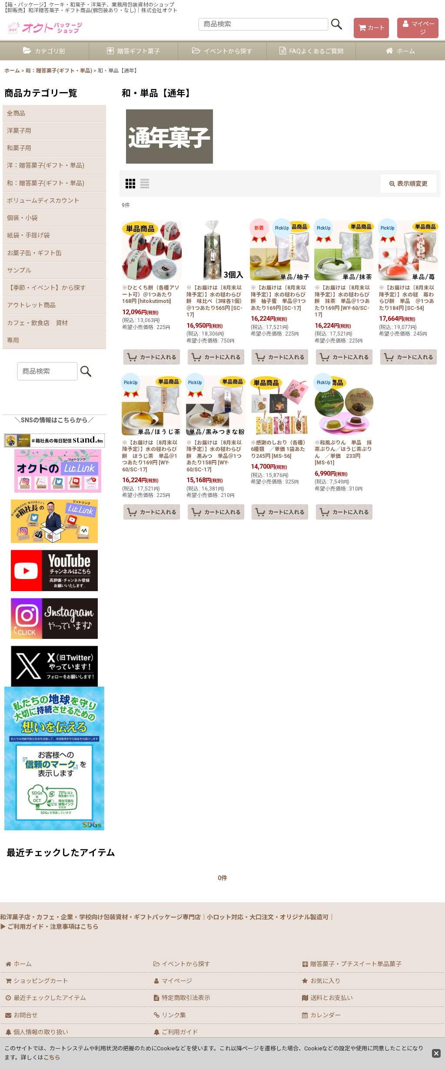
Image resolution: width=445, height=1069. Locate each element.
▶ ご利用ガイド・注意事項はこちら (49, 926)
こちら (51, 1057)
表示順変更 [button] (412, 183)
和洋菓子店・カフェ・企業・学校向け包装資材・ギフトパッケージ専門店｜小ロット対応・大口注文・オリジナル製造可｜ (167, 917)
